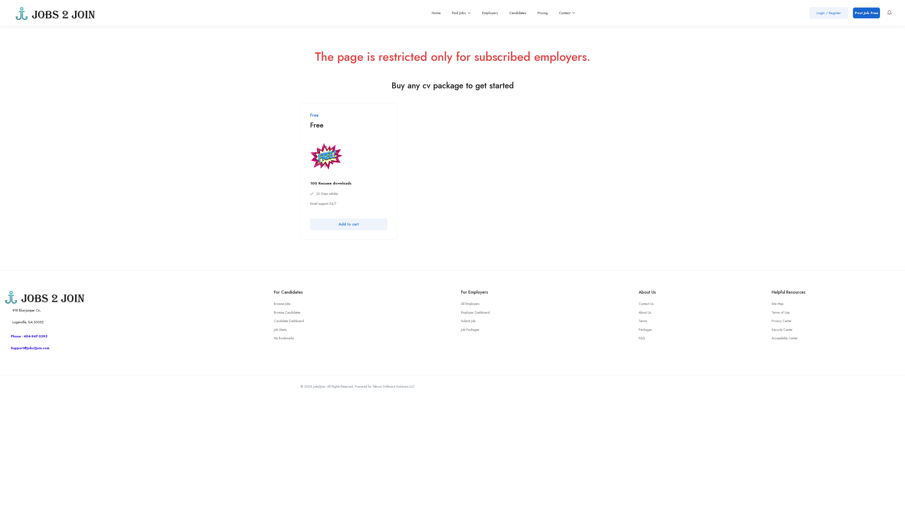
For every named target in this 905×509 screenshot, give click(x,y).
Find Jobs (459, 13)
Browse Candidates (287, 312)
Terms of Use (781, 312)
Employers (490, 13)
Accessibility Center (785, 338)
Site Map (777, 303)
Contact (565, 13)
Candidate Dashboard (289, 321)
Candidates (517, 13)
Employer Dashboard (475, 312)
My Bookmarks (284, 338)
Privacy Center (782, 321)
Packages (645, 329)
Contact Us (646, 303)
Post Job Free (866, 13)
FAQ (642, 338)
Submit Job (468, 321)
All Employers (470, 303)
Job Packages (470, 329)
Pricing (543, 13)
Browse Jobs (282, 303)
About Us (645, 312)
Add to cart (349, 224)
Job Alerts (280, 329)
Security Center (782, 329)
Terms (643, 321)
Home (436, 13)
